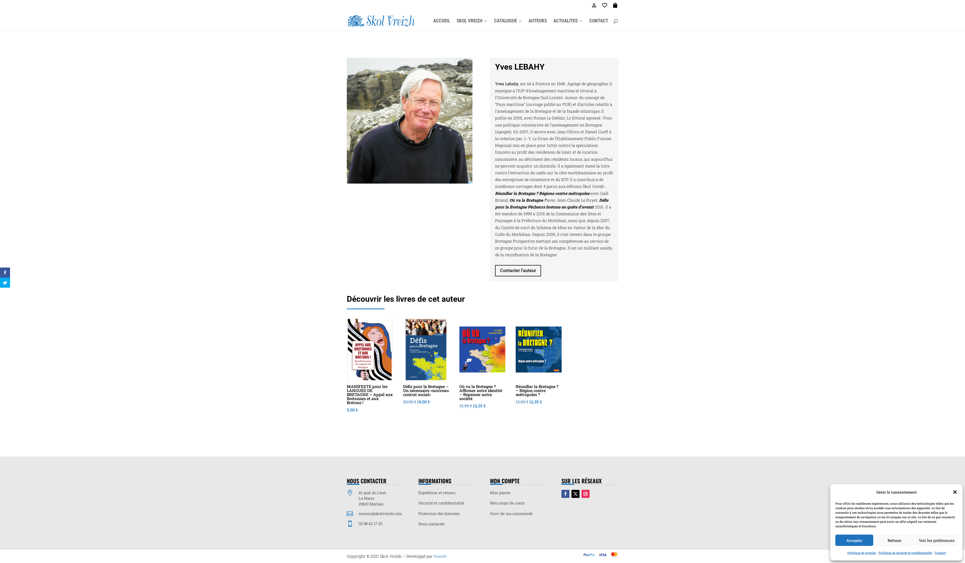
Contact (940, 553)
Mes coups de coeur (507, 502)
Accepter (854, 540)
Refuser (894, 540)
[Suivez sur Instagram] (586, 494)
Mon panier (500, 492)
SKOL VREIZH (469, 21)
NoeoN (440, 556)
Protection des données (439, 513)
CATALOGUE (505, 21)
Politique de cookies (861, 553)
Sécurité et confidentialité (441, 502)
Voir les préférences (937, 540)
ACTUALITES (565, 21)
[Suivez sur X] (575, 494)
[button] (954, 492)
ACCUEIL (441, 21)
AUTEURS (537, 21)
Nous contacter (431, 523)
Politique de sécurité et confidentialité (905, 553)
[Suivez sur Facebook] (565, 494)
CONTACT (598, 21)
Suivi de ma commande (511, 513)
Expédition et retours (436, 492)
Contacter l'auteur (518, 270)
